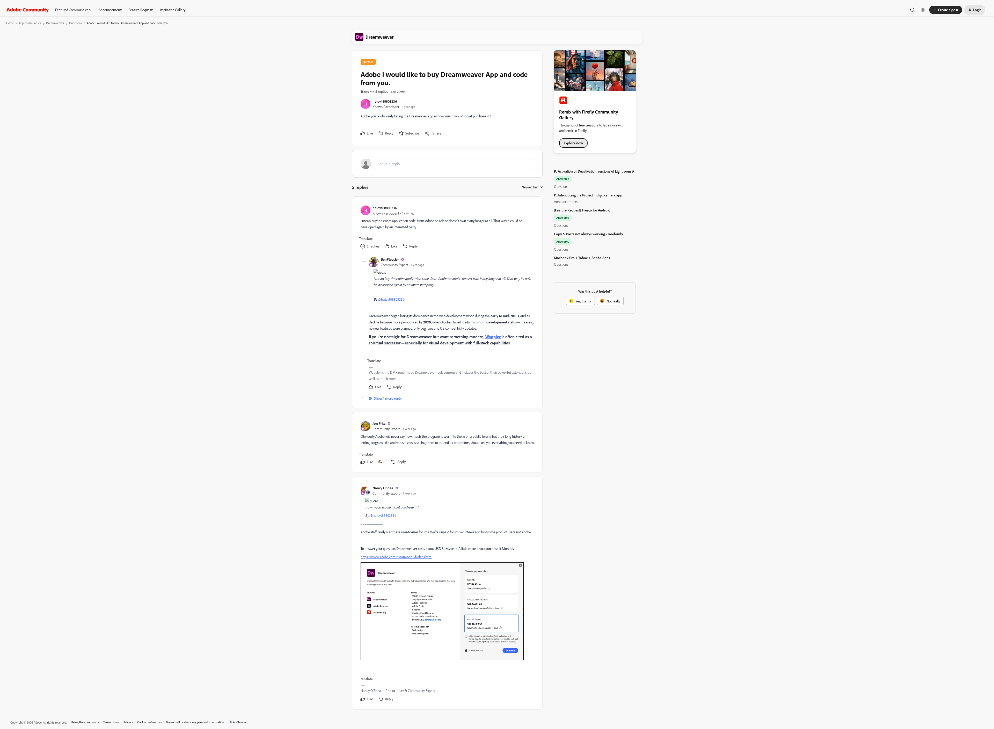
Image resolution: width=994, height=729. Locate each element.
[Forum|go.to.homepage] (27, 10)
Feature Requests (140, 10)
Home (10, 23)
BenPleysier (390, 259)
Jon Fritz (378, 423)
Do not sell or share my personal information (195, 722)
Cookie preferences (149, 722)
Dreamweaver (55, 23)
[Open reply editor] (447, 163)
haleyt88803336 (384, 101)
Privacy (128, 722)
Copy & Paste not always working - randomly (588, 234)
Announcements (110, 10)
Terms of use (111, 722)
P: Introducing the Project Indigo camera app (588, 195)
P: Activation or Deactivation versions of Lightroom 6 (594, 171)
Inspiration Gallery (172, 10)
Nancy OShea (382, 488)
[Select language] (923, 10)
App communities (30, 23)
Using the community (85, 722)
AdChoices (239, 722)
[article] (447, 227)
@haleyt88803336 (391, 299)
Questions (75, 23)
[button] (945, 10)
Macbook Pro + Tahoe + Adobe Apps (582, 258)
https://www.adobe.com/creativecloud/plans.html (396, 557)
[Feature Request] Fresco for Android (582, 210)
